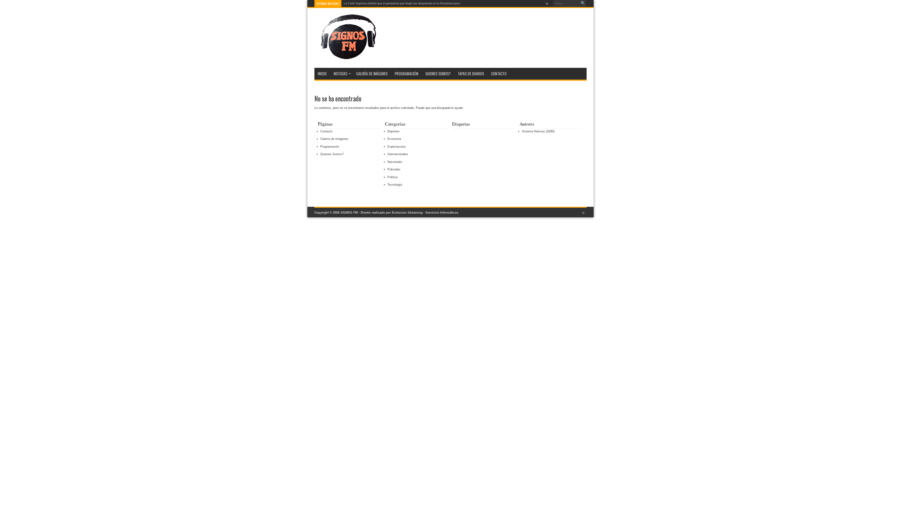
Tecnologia (394, 184)
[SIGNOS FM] (345, 56)
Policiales (394, 169)
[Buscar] (583, 3)
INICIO (322, 74)
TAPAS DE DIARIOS (471, 74)
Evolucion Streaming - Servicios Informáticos (425, 212)
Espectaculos (396, 146)
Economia (394, 139)
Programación (406, 74)
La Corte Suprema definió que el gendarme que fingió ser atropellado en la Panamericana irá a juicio (408, 3)
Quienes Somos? (438, 74)
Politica (392, 177)
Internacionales (397, 154)
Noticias (340, 74)
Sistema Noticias (533, 131)
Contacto (499, 74)
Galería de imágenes (372, 74)
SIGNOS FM (349, 212)
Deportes (393, 131)
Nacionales (394, 162)
